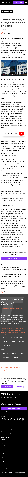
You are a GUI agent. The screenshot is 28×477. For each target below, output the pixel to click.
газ (17, 370)
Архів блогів (4, 463)
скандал (11, 370)
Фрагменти (4, 433)
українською (13, 471)
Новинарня (17, 57)
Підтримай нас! (5, 457)
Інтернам (3, 453)
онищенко (9, 367)
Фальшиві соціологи (7, 447)
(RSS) (6, 431)
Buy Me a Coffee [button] (17, 353)
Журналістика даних (7, 443)
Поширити (6, 33)
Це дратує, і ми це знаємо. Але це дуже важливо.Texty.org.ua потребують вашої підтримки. (12, 302)
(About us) (9, 429)
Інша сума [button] (5, 345)
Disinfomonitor (5, 451)
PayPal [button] (16, 358)
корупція (4, 370)
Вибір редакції (5, 437)
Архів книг (4, 465)
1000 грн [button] (21, 341)
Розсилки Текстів (6, 435)
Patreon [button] (5, 353)
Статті (2, 431)
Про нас (3, 429)
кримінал (17, 367)
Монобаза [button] (6, 358)
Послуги (3, 445)
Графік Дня (4, 461)
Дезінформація (5, 449)
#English (3, 439)
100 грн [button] (5, 341)
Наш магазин (5, 459)
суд (3, 367)
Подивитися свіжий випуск (14, 412)
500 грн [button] (13, 341)
